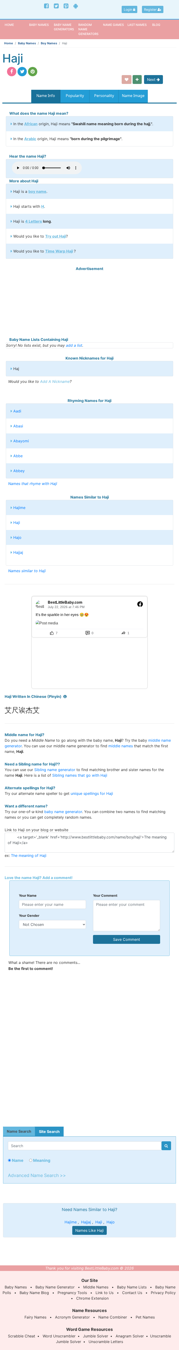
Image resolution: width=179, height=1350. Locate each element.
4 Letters (33, 221)
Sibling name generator (54, 769)
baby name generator (63, 811)
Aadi (17, 411)
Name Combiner (112, 1317)
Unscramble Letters (106, 1341)
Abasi (18, 426)
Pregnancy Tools (72, 1292)
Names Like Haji (89, 1230)
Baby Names (27, 43)
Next (152, 79)
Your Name (28, 895)
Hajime (19, 507)
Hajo (17, 537)
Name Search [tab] (19, 1131)
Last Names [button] (137, 25)
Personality (104, 95)
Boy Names (49, 43)
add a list (74, 345)
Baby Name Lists (132, 1287)
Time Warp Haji (59, 251)
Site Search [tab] (49, 1131)
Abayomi (21, 441)
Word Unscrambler (59, 1336)
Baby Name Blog (34, 1292)
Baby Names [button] (39, 25)
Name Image (133, 95)
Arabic (30, 138)
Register (151, 9)
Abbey (19, 470)
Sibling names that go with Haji (79, 775)
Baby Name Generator (55, 1287)
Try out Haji (55, 236)
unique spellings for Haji (92, 793)
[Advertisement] (89, 304)
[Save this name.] (126, 79)
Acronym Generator (72, 1317)
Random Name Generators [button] (88, 29)
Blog (156, 25)
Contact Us (132, 1292)
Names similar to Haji (27, 570)
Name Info (45, 95)
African (31, 123)
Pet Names (145, 1317)
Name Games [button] (113, 25)
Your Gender (29, 915)
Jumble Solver (95, 1336)
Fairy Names (35, 1317)
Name (17, 1160)
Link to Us (105, 1292)
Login (128, 9)
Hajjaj (18, 552)
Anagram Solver (130, 1336)
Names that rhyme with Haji (32, 483)
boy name (37, 191)
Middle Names (95, 1287)
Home (16, 25)
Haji (16, 522)
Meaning (41, 1160)
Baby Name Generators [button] (64, 27)
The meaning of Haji (28, 855)
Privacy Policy (163, 1292)
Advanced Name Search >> (37, 1175)
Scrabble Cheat (21, 1336)
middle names (120, 746)
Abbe (18, 455)
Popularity (75, 95)
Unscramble (160, 1336)
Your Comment (105, 895)
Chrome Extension (92, 1298)
